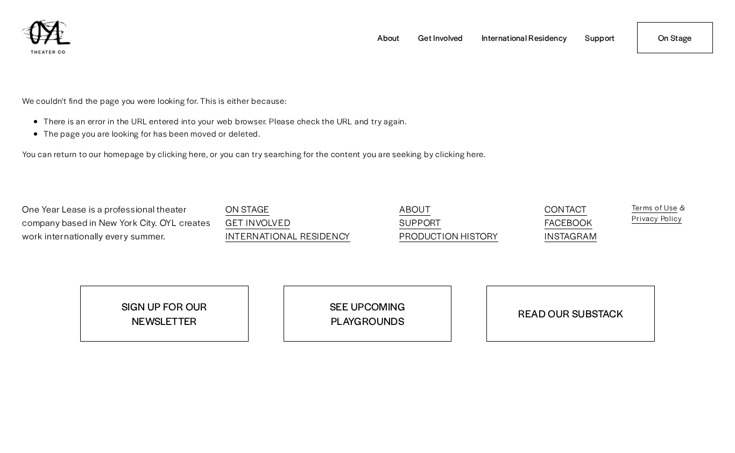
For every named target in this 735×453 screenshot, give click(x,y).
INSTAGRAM (571, 235)
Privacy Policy (657, 218)
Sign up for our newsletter (164, 313)
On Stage (675, 37)
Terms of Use (654, 207)
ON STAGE (247, 208)
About (388, 37)
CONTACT (566, 208)
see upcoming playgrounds (367, 313)
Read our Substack (570, 313)
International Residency (524, 37)
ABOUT (414, 208)
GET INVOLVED (258, 222)
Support (599, 37)
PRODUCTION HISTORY (448, 235)
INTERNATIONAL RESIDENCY (287, 235)
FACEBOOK (568, 222)
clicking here (182, 153)
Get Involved (440, 37)
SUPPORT (420, 222)
